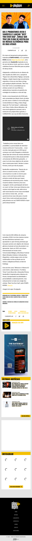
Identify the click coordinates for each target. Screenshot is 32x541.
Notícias (16, 515)
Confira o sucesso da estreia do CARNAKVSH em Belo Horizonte (15, 302)
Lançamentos (16, 518)
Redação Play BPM (17, 323)
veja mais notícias (25, 416)
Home (16, 511)
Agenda (16, 524)
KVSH (15, 311)
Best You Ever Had (23, 313)
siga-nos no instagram (15, 486)
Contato (16, 527)
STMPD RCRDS (12, 313)
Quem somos (16, 530)
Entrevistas (16, 521)
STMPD (10, 311)
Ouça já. (10, 285)
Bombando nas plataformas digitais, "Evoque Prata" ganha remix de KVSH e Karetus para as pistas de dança (15, 297)
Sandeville (23, 311)
